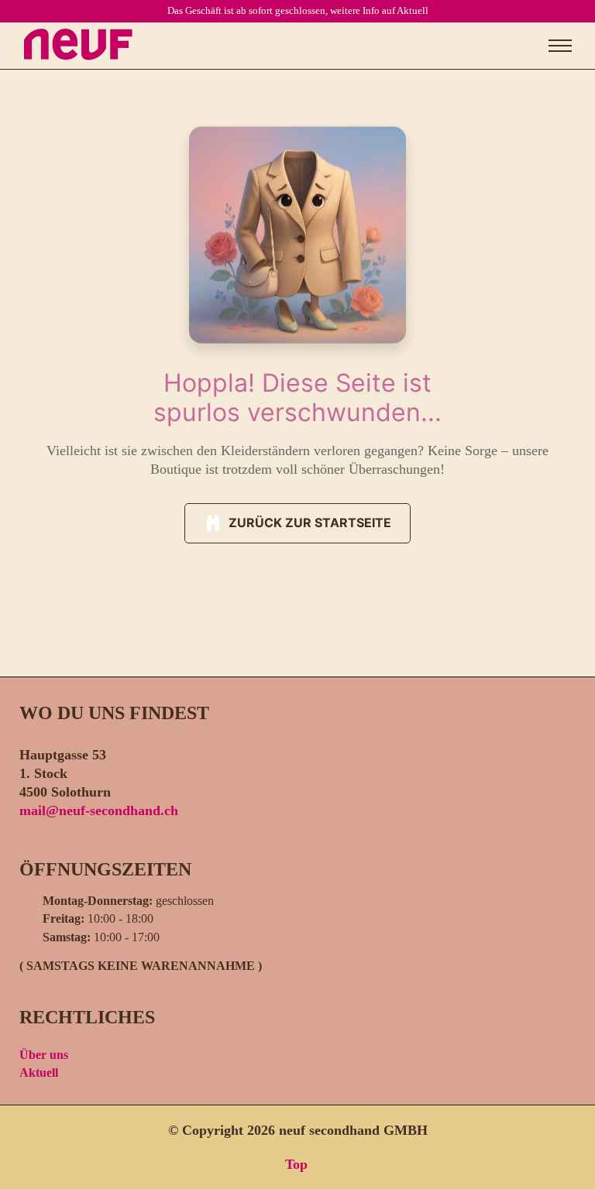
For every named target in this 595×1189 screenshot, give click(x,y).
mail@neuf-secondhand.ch (98, 810)
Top (294, 1164)
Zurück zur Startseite (310, 522)
